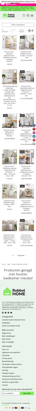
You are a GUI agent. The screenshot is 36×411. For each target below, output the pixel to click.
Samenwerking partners (11, 376)
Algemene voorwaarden (11, 352)
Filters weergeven (18, 25)
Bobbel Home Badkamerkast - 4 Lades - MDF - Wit (9, 204)
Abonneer (27, 393)
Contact (5, 385)
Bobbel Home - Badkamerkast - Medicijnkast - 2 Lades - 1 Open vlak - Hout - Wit (9, 239)
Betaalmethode (8, 361)
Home (4, 264)
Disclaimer (6, 355)
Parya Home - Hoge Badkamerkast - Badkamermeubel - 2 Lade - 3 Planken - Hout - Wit (27, 136)
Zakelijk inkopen (8, 373)
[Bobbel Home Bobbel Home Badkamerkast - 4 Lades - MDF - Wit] (9, 191)
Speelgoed (6, 323)
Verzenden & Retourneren (12, 364)
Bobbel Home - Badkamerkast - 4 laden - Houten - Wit (26, 55)
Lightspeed (5, 405)
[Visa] (19, 408)
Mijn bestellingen (8, 336)
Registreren (6, 333)
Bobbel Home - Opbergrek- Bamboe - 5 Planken (9, 133)
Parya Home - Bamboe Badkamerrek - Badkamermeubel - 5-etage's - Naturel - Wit (27, 171)
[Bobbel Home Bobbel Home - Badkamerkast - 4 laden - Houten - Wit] (26, 42)
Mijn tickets (6, 339)
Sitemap (5, 370)
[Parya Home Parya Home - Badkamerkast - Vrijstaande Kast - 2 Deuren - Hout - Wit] (26, 225)
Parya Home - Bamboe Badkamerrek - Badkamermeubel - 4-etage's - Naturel (9, 56)
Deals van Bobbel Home (11, 326)
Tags (8, 264)
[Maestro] (22, 408)
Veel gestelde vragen (10, 367)
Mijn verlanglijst (8, 342)
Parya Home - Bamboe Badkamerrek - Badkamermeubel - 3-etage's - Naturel (27, 205)
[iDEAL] (6, 408)
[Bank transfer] (25, 408)
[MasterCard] (16, 408)
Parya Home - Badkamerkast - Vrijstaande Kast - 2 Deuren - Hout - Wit (26, 239)
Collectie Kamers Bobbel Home (13, 320)
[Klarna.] (13, 408)
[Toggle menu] (32, 16)
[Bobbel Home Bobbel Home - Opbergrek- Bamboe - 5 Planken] (9, 120)
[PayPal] (9, 408)
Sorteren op (13, 31)
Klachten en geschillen (10, 382)
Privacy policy (7, 358)
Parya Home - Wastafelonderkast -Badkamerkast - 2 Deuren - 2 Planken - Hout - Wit (27, 91)
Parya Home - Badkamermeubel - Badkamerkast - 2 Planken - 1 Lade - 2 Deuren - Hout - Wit (9, 171)
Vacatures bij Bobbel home (12, 379)
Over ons (5, 349)
